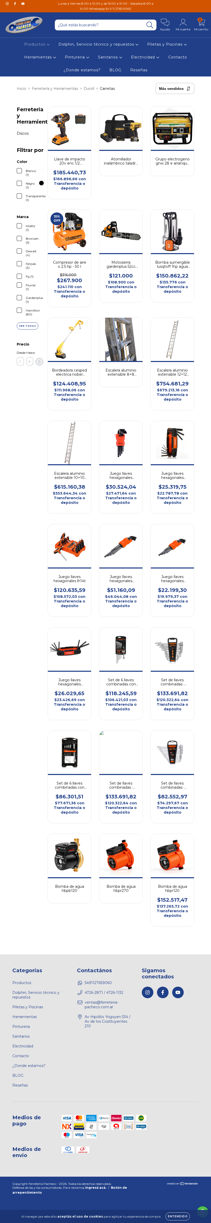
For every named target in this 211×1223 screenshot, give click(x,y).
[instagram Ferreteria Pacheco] (8, 3)
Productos (35, 44)
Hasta (29, 353)
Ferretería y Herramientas (55, 88)
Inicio (21, 88)
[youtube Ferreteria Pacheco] (23, 3)
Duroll (89, 88)
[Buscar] (150, 25)
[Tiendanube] (182, 1184)
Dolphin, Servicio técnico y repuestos (96, 44)
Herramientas (38, 57)
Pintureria (75, 57)
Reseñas (138, 70)
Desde (20, 353)
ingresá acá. (95, 1188)
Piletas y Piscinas (165, 44)
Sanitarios (108, 57)
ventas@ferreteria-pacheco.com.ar (101, 1004)
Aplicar (39, 362)
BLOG (115, 70)
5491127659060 (98, 982)
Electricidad (143, 57)
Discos (23, 133)
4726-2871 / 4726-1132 (104, 992)
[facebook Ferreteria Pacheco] (15, 3)
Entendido (178, 1216)
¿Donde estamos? (82, 70)
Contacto (177, 57)
